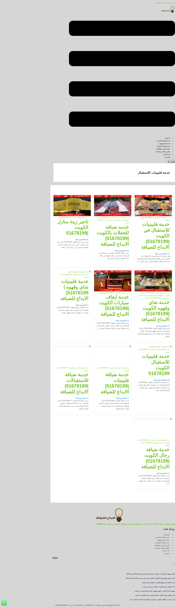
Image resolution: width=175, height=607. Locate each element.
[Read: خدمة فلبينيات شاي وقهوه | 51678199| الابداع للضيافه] (79, 272)
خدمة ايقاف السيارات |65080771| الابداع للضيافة (114, 293)
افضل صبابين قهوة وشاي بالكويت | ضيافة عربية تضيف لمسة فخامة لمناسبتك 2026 (150, 578)
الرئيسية (167, 138)
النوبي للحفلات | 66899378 (165, 3)
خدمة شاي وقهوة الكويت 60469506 (158, 293)
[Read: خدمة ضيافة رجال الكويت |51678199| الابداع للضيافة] (153, 419)
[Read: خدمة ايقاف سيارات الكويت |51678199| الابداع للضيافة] (112, 272)
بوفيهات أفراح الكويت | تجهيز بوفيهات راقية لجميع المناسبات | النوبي (155, 591)
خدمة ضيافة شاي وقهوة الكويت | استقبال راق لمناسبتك (158, 582)
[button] (122, 74)
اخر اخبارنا (167, 154)
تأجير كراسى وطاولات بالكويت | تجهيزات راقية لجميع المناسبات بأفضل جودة (152, 599)
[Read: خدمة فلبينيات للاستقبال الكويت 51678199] (160, 347)
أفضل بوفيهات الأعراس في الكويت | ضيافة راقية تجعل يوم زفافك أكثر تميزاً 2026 (150, 574)
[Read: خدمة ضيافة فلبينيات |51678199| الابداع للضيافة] (112, 347)
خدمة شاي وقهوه (164, 143)
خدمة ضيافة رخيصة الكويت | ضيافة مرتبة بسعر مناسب (158, 587)
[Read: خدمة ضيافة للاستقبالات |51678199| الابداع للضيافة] (72, 347)
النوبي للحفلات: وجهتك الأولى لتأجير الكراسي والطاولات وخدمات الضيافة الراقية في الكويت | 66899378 (136, 524)
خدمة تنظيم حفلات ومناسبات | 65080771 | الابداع (73, 217)
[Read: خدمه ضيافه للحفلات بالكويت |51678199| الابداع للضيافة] (112, 196)
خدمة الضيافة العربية (163, 141)
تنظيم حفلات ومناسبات (162, 151)
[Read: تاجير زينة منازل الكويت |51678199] (72, 196)
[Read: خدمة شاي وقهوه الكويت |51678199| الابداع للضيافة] (153, 272)
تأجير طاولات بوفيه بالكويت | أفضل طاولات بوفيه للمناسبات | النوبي (155, 595)
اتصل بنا (167, 157)
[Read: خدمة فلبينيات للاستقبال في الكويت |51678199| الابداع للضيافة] (153, 196)
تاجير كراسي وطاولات (163, 149)
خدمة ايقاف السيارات (163, 146)
